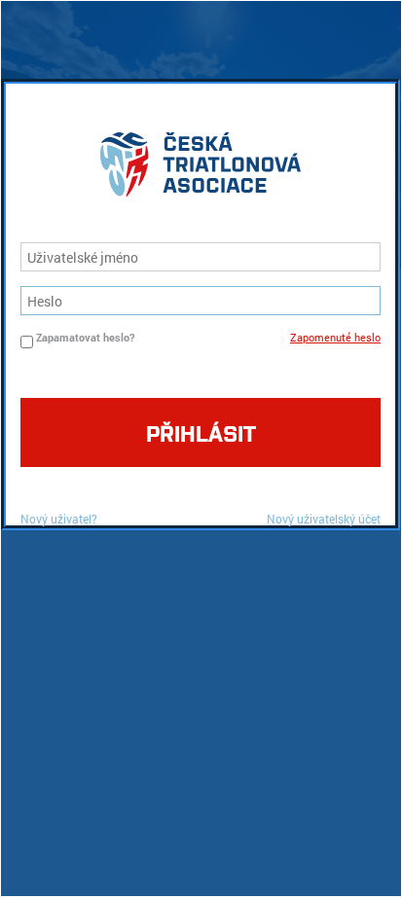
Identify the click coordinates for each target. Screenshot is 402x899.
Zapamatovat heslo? (85, 337)
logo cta (200, 169)
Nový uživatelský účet (324, 518)
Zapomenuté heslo (335, 337)
